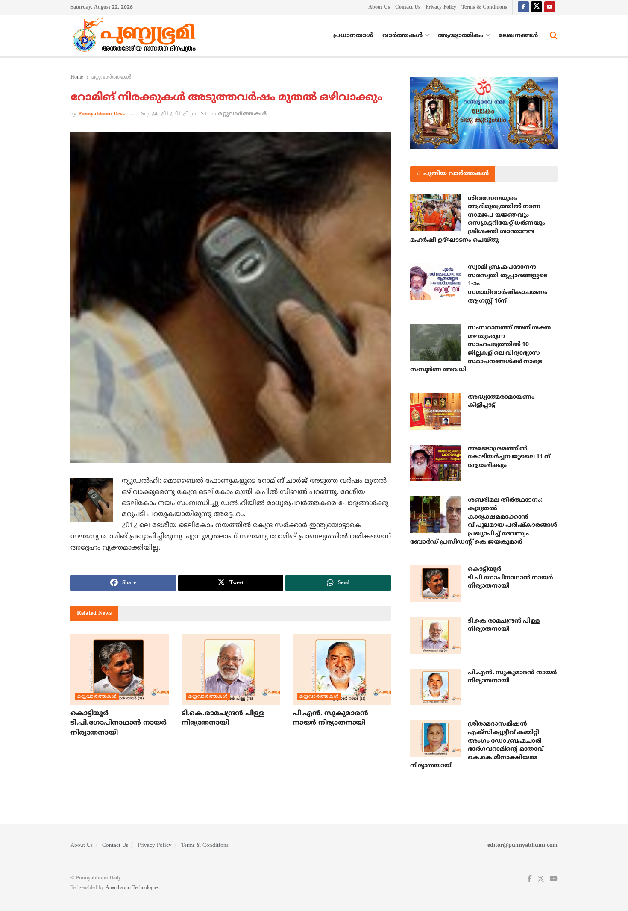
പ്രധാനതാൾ (353, 35)
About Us (379, 7)
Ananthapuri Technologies (132, 888)
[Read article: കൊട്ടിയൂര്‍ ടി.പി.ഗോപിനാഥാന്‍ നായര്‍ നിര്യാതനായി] (119, 669)
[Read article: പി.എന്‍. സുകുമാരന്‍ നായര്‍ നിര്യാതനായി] (342, 669)
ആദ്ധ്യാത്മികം (460, 35)
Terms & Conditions (484, 7)
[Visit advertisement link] (484, 113)
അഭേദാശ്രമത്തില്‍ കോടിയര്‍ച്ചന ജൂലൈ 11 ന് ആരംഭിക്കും (509, 457)
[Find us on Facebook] (523, 7)
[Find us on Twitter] (536, 7)
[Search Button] (554, 36)
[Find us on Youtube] (549, 7)
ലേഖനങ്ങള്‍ (518, 35)
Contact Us (407, 7)
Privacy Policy (441, 7)
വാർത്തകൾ (402, 35)
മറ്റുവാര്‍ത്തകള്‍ (111, 77)
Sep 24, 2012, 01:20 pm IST (174, 114)
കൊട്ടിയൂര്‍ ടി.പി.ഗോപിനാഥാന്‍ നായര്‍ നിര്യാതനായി (118, 723)
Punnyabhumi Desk (101, 114)
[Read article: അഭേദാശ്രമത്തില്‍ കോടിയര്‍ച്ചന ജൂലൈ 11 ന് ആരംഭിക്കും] (435, 463)
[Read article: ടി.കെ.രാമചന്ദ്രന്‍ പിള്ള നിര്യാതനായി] (231, 669)
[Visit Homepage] (136, 36)
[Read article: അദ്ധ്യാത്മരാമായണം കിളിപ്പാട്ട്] (435, 411)
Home (76, 77)
